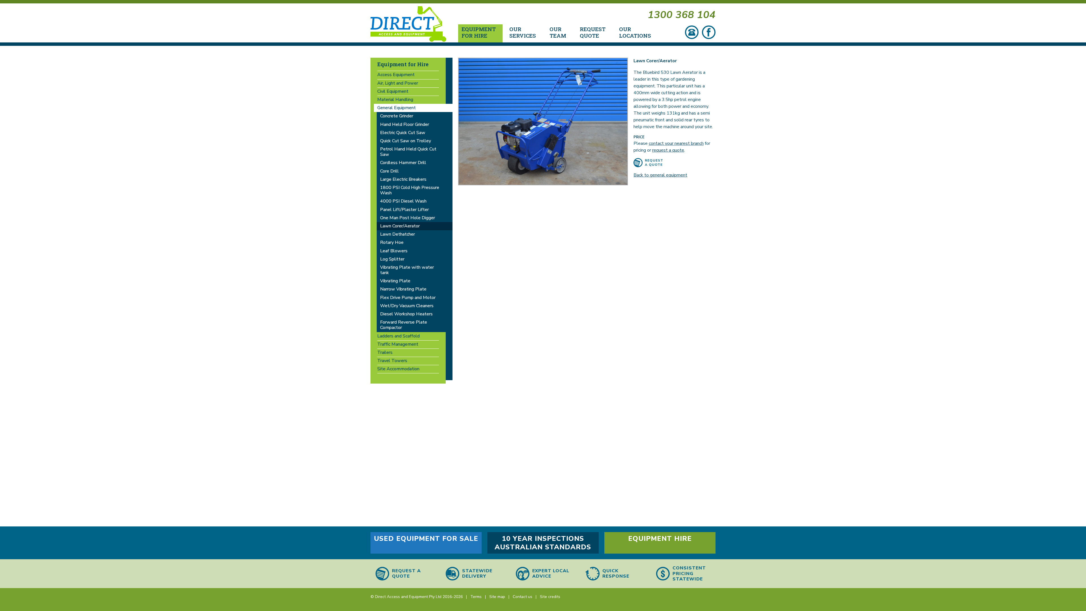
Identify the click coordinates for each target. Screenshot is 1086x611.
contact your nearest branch (676, 143)
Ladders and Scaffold (398, 336)
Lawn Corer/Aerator (400, 226)
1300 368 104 (682, 15)
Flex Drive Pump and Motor (408, 297)
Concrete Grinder (396, 116)
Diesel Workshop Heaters (406, 314)
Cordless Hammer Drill (403, 163)
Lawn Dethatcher (397, 234)
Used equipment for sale (426, 538)
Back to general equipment (660, 175)
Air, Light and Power (397, 83)
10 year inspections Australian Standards (543, 543)
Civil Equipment (392, 91)
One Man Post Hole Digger (407, 218)
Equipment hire (660, 538)
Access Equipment (396, 75)
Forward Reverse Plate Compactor (403, 325)
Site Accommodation (398, 369)
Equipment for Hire (402, 64)
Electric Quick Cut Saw (402, 133)
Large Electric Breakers (403, 179)
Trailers (385, 352)
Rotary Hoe (392, 242)
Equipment (479, 32)
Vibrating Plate (395, 281)
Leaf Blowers (394, 251)
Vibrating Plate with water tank (407, 270)
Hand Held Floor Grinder (404, 124)
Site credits (550, 596)
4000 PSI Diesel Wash (403, 201)
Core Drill (389, 171)
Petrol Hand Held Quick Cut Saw (408, 152)
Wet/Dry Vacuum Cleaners (407, 306)
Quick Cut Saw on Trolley (405, 141)
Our (522, 32)
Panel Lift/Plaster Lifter (404, 209)
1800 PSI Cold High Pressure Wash (409, 190)
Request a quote (654, 162)
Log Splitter (392, 259)
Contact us (522, 596)
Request (593, 32)
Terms (476, 596)
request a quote (668, 150)
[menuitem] (480, 33)
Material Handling (395, 99)
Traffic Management (397, 344)
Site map (497, 596)
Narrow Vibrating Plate (403, 289)
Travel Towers (392, 361)
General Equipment (396, 108)
